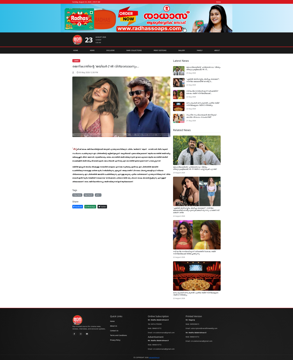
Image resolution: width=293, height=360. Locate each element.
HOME (75, 50)
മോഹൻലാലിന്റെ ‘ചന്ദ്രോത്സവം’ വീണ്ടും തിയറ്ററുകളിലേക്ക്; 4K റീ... (203, 68)
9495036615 (194, 324)
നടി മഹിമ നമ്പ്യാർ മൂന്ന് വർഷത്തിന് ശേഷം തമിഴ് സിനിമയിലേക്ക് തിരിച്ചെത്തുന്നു (194, 252)
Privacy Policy (115, 340)
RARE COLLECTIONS (134, 50)
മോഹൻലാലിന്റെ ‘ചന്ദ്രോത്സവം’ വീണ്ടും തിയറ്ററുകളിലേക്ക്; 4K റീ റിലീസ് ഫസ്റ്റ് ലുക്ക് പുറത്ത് (195, 168)
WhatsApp (91, 207)
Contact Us (114, 331)
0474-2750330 (156, 324)
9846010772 (156, 328)
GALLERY (181, 50)
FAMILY (199, 50)
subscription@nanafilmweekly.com (204, 328)
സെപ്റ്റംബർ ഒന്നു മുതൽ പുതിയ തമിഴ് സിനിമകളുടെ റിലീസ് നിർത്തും (202, 104)
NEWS (92, 50)
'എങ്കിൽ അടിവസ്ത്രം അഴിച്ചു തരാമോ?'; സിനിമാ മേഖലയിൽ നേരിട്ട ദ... (202, 80)
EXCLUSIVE (110, 50)
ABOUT (217, 50)
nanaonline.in (154, 357)
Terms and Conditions (118, 335)
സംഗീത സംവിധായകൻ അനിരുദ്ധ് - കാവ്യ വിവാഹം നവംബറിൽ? (201, 116)
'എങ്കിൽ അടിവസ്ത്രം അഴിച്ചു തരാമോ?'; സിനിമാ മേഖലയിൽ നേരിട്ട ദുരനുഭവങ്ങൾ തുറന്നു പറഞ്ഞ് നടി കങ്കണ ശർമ (196, 210)
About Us (113, 326)
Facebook (78, 207)
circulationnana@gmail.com (164, 332)
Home (218, 2)
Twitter (103, 207)
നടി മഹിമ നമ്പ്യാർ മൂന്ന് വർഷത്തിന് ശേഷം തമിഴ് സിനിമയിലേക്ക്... (202, 92)
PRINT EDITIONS (160, 50)
